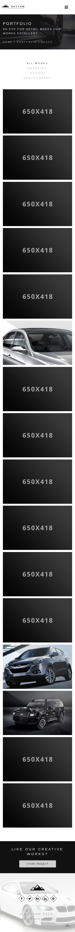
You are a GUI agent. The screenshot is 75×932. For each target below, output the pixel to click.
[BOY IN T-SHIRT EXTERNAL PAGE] (37, 204)
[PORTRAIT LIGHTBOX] (37, 111)
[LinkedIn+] (45, 898)
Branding (37, 68)
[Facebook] (21, 898)
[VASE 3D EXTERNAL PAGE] (37, 157)
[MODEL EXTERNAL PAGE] (37, 296)
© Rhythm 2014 (36, 914)
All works (37, 63)
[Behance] (37, 898)
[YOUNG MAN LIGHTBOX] (37, 805)
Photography (37, 78)
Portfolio (27, 42)
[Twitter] (29, 898)
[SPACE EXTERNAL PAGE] (37, 250)
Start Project (37, 864)
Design (37, 73)
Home (8, 42)
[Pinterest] (53, 898)
